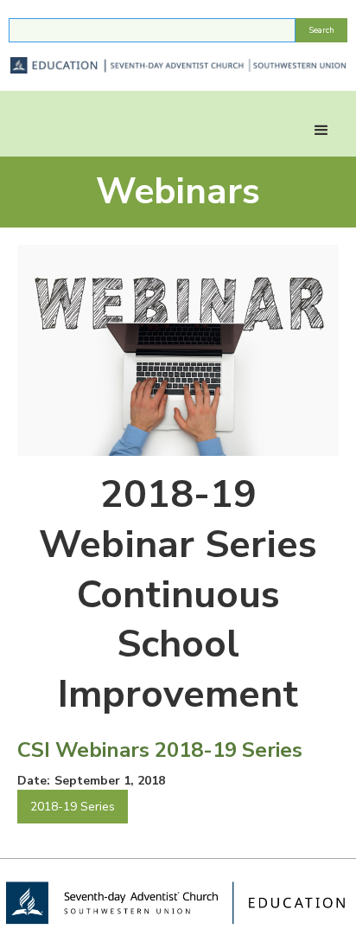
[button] (321, 131)
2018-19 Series (72, 806)
